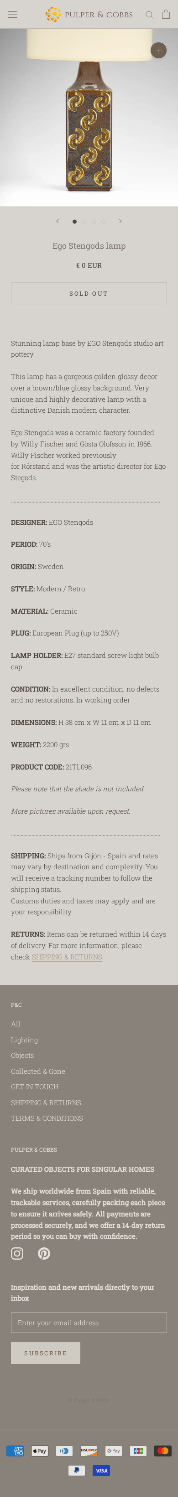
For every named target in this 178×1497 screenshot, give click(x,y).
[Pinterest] (44, 1253)
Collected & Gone (38, 1071)
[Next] (120, 221)
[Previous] (57, 221)
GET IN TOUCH (34, 1086)
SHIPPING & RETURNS (67, 956)
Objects (22, 1055)
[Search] (150, 14)
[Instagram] (17, 1253)
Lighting (24, 1039)
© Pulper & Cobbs (89, 1399)
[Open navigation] (12, 14)
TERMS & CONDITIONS (47, 1118)
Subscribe (45, 1353)
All (16, 1023)
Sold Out (89, 293)
